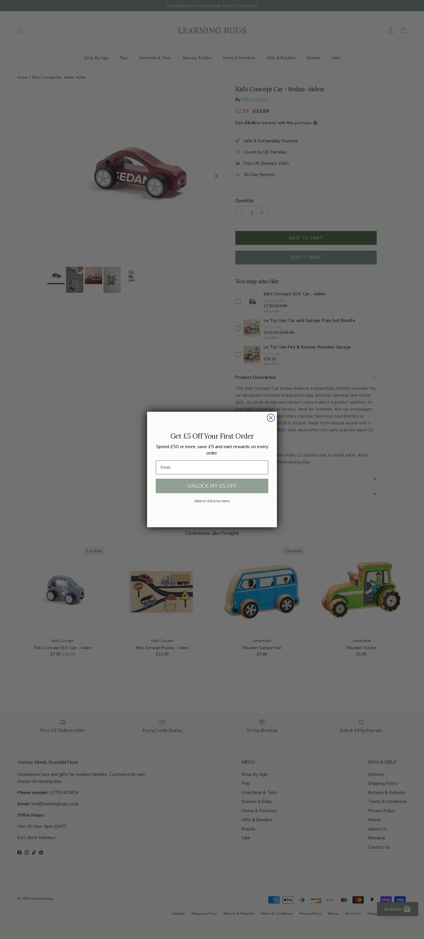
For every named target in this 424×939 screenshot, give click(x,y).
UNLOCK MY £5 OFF (212, 485)
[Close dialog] (271, 418)
